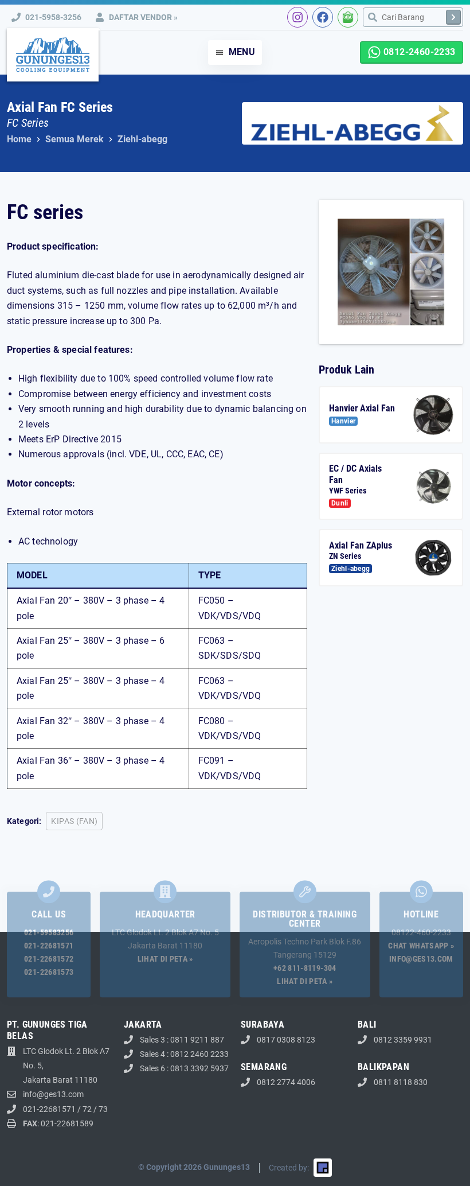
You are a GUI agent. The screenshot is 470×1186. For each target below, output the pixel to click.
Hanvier (343, 421)
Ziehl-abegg (350, 569)
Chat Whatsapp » (421, 945)
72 (87, 1109)
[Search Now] (453, 17)
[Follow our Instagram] (297, 17)
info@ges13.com (421, 958)
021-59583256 (48, 932)
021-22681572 (48, 958)
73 (103, 1109)
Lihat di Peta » (165, 958)
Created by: (289, 1167)
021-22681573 (48, 972)
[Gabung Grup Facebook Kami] (322, 17)
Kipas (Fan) (74, 821)
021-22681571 (48, 945)
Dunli (339, 503)
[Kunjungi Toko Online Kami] (348, 17)
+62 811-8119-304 (304, 968)
